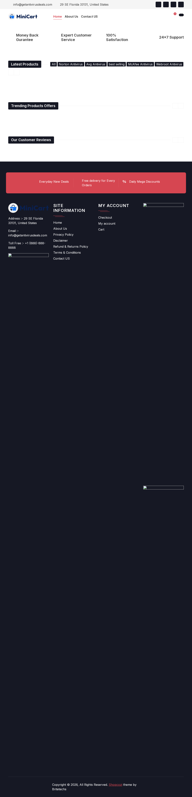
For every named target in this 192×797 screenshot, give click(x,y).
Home (57, 222)
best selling (116, 64)
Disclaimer (60, 240)
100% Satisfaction (117, 37)
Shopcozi (115, 785)
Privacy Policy (63, 234)
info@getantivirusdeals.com (32, 4)
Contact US (61, 258)
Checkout (105, 217)
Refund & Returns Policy (70, 246)
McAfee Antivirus (140, 64)
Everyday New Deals (54, 181)
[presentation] (11, 72)
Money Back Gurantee (27, 37)
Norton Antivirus (71, 64)
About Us (60, 228)
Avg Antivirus (95, 64)
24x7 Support (171, 37)
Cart (101, 229)
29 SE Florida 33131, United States (84, 4)
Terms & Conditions (67, 252)
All (54, 64)
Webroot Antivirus (169, 64)
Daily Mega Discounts (144, 181)
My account (106, 223)
